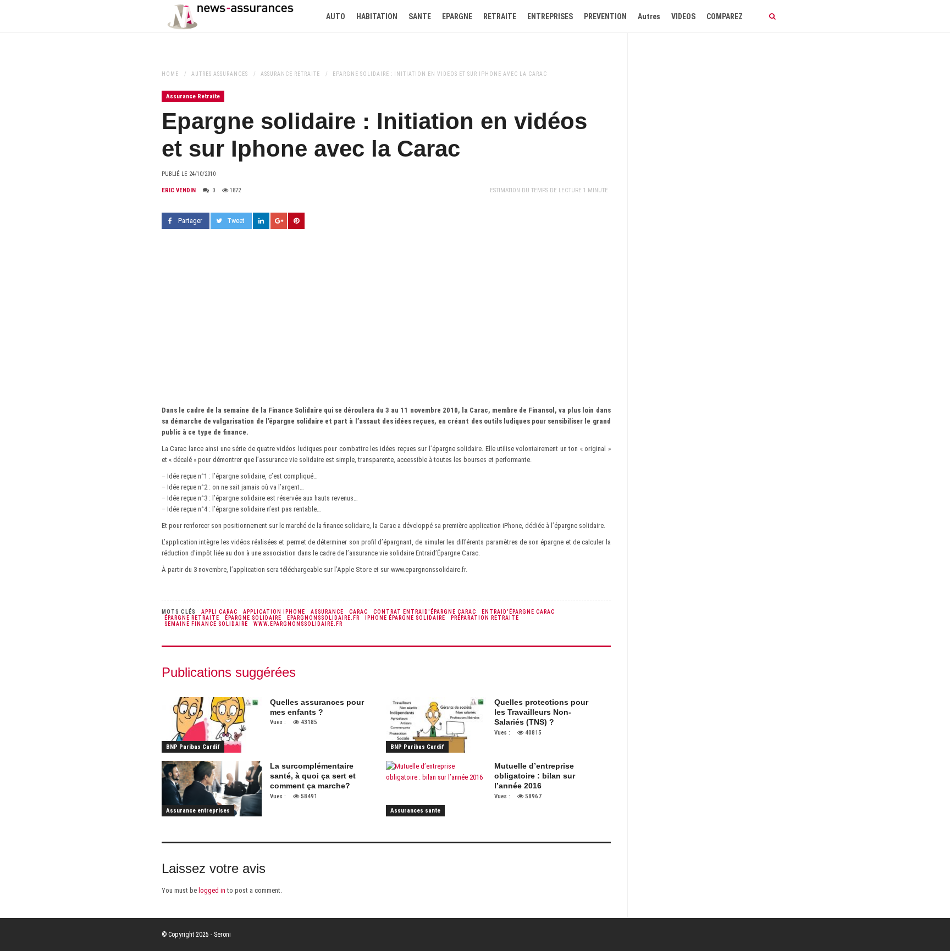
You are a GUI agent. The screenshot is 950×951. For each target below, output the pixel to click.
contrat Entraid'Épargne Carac (424, 612)
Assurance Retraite (290, 74)
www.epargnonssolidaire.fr (298, 624)
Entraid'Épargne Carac (518, 612)
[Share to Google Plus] (278, 221)
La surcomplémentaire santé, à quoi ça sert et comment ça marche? (313, 775)
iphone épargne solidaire (405, 618)
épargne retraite (191, 618)
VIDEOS (683, 16)
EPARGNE (457, 16)
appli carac (219, 612)
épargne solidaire (253, 618)
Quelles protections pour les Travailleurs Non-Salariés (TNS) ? (541, 712)
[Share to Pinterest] (296, 221)
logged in (211, 890)
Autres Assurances (219, 74)
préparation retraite (485, 618)
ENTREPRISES (550, 16)
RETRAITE (499, 16)
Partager (190, 220)
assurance (327, 612)
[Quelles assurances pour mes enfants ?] (212, 725)
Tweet (236, 220)
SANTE (419, 16)
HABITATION (376, 16)
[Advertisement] (386, 322)
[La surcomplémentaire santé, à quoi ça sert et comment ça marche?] (212, 788)
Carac (358, 612)
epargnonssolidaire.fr (323, 618)
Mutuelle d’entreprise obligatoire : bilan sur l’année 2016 (534, 775)
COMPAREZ (724, 16)
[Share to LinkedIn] (261, 221)
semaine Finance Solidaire (206, 624)
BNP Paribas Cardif (193, 746)
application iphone (274, 612)
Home (170, 74)
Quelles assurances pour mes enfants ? (317, 707)
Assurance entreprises (198, 810)
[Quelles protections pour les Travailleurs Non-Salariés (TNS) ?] (436, 725)
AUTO (335, 16)
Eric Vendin (179, 190)
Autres (649, 16)
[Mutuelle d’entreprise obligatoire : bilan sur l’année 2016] (436, 788)
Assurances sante (415, 810)
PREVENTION (605, 16)
